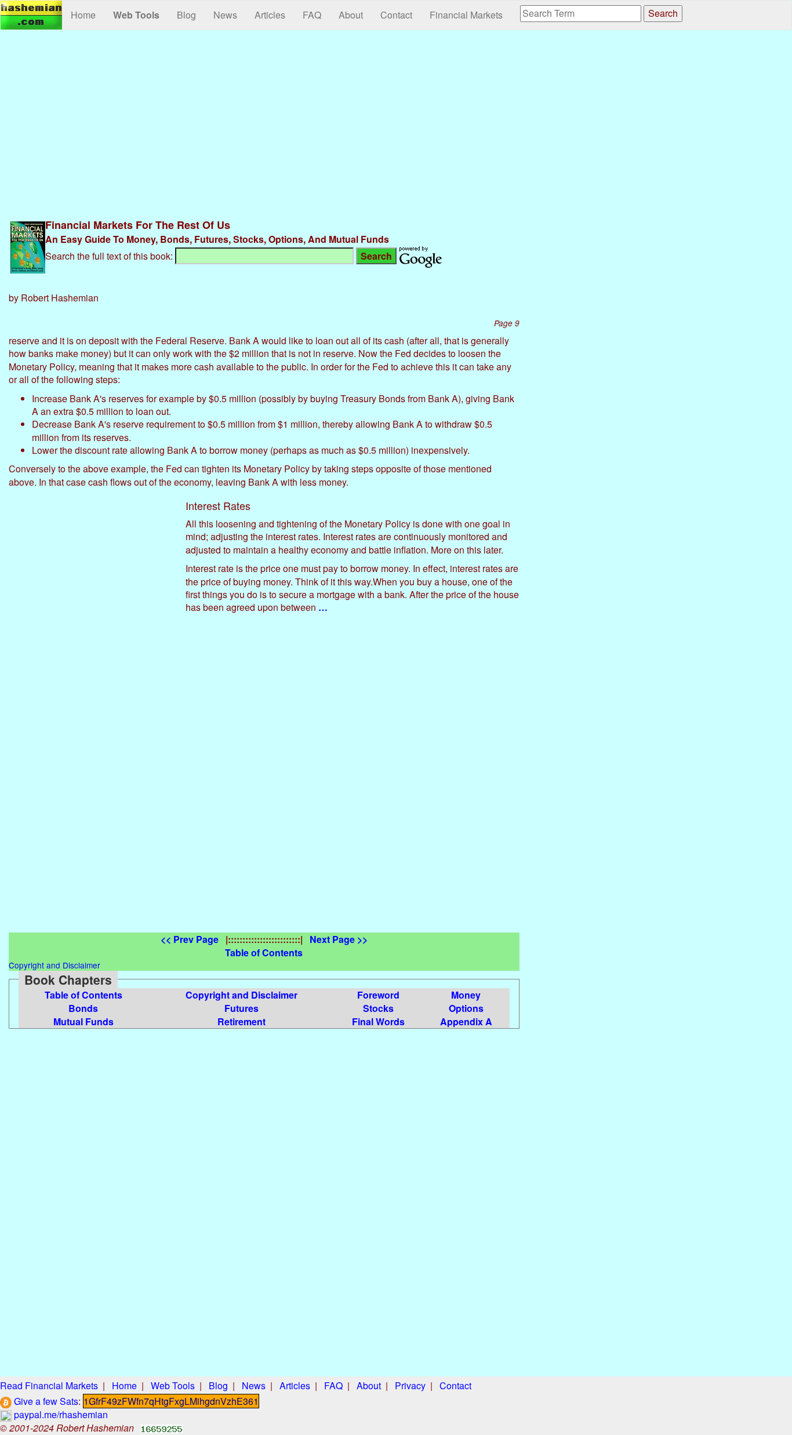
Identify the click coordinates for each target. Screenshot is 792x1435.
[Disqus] (264, 788)
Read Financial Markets (49, 1385)
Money (466, 994)
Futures (241, 1008)
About (351, 14)
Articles (270, 14)
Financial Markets (466, 14)
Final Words (378, 1021)
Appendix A (466, 1021)
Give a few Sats (45, 1401)
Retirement (241, 1021)
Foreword (378, 994)
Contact (396, 14)
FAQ (312, 14)
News (225, 14)
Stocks (378, 1008)
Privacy (410, 1385)
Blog (186, 14)
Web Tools (136, 14)
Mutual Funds (83, 1021)
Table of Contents (83, 994)
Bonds (83, 1008)
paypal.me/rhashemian (60, 1414)
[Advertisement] (264, 123)
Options (466, 1008)
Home (83, 14)
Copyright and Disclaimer (241, 994)
